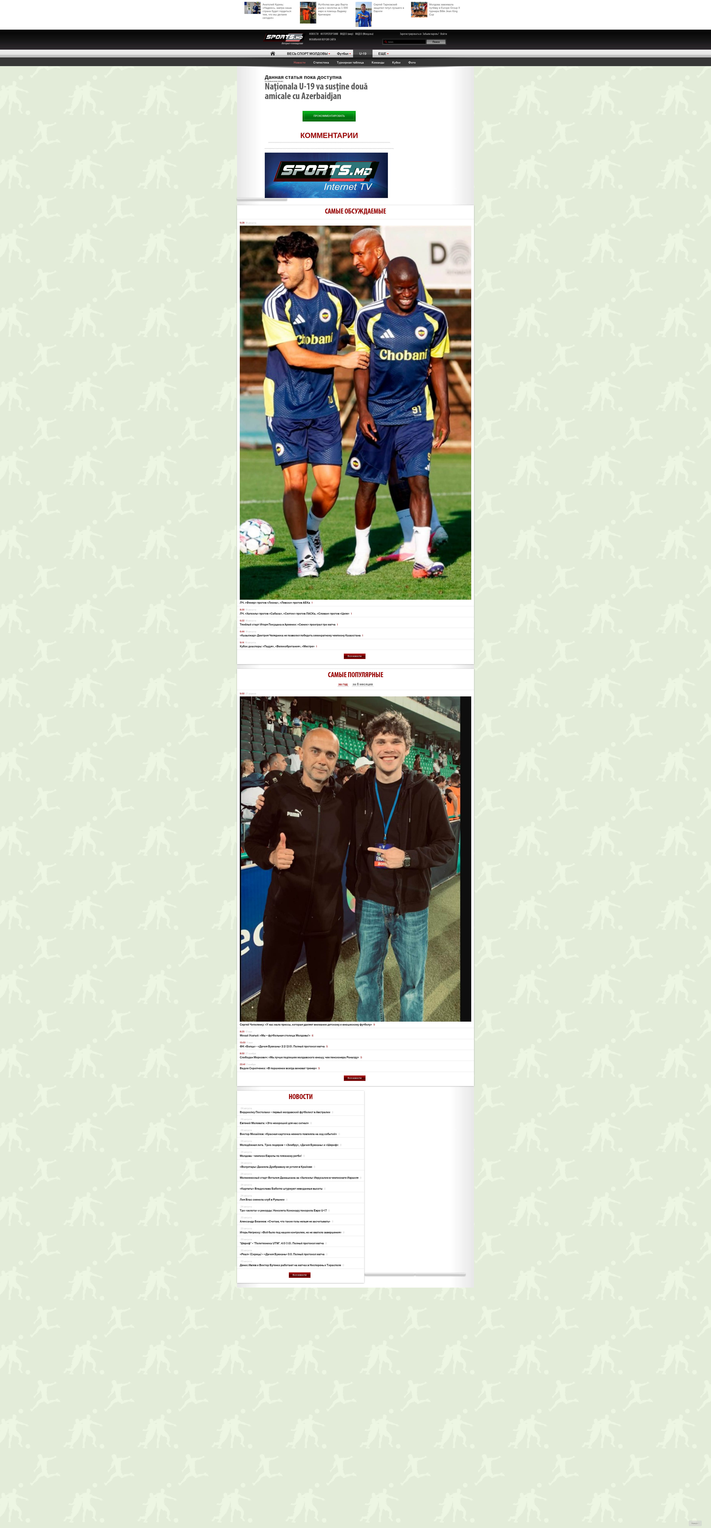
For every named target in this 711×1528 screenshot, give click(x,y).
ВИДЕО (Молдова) (364, 34)
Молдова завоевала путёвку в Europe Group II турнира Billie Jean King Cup (444, 9)
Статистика (321, 62)
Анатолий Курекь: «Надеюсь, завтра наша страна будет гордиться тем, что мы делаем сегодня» (277, 11)
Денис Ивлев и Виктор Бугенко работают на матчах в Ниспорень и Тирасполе (292, 1265)
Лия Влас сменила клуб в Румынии (264, 1199)
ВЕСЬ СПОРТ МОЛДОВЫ (307, 53)
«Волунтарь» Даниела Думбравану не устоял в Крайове (277, 1166)
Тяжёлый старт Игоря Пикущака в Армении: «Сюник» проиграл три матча (289, 624)
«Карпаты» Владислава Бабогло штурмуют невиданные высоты (283, 1188)
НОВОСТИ (313, 34)
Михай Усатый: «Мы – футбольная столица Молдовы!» (276, 1035)
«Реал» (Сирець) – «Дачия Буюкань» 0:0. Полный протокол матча (284, 1254)
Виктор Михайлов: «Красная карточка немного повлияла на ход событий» (290, 1134)
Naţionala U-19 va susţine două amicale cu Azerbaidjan (316, 91)
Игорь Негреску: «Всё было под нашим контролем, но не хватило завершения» (292, 1232)
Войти (443, 34)
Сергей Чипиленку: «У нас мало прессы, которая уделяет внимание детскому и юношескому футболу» (307, 1024)
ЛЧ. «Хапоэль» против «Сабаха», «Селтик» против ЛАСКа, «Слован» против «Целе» (296, 613)
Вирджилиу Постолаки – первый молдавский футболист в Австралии (286, 1112)
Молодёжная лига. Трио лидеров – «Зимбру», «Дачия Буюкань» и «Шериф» (290, 1144)
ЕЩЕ (382, 53)
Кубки (396, 62)
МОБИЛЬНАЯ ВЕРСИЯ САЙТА (322, 39)
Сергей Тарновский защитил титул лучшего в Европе (389, 8)
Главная (272, 53)
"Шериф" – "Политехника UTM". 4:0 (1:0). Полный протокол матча (283, 1243)
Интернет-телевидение (293, 43)
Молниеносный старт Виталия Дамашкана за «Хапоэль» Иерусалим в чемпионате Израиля (300, 1177)
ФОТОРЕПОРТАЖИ (329, 34)
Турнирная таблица (350, 62)
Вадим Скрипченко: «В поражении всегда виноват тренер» (280, 1068)
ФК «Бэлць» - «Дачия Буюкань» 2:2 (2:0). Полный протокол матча (284, 1046)
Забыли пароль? (431, 34)
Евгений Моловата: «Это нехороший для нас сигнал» (276, 1123)
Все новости (355, 656)
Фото (412, 62)
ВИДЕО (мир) (346, 34)
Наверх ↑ (695, 1523)
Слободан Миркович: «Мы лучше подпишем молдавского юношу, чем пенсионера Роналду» (301, 1057)
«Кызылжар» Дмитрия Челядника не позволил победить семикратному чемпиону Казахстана (301, 635)
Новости (300, 62)
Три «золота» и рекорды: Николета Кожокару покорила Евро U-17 (285, 1210)
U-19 (362, 53)
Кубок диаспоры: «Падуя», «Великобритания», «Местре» (278, 646)
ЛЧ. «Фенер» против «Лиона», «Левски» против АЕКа (276, 602)
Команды (378, 62)
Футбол (342, 53)
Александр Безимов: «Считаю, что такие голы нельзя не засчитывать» (286, 1221)
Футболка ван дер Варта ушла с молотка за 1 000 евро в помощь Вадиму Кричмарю (333, 9)
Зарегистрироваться (410, 34)
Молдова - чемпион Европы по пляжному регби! (272, 1155)
